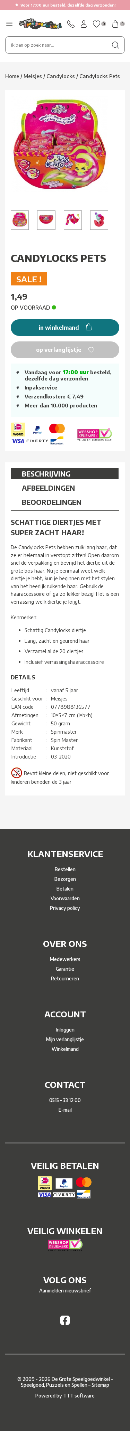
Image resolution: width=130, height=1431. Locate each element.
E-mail (65, 1110)
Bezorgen (65, 879)
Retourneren (65, 978)
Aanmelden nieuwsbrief (65, 1290)
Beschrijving (46, 473)
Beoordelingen (51, 502)
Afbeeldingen (48, 487)
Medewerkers (65, 959)
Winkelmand (65, 1049)
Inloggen (65, 1030)
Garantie (65, 969)
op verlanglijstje (59, 349)
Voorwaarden (65, 898)
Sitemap (100, 1385)
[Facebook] (65, 1323)
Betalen (65, 889)
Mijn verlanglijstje (65, 1039)
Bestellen (65, 869)
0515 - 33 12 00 (65, 1100)
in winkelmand (59, 327)
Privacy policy (65, 908)
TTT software (79, 1396)
